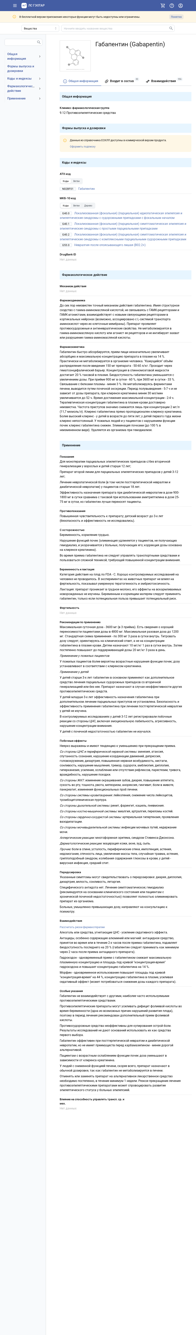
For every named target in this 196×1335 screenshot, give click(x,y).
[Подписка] (163, 5)
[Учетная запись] (180, 5)
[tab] (80, 81)
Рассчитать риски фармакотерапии (82, 927)
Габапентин (86, 189)
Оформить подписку (83, 146)
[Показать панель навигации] (15, 5)
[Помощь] (171, 5)
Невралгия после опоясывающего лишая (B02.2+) (110, 245)
